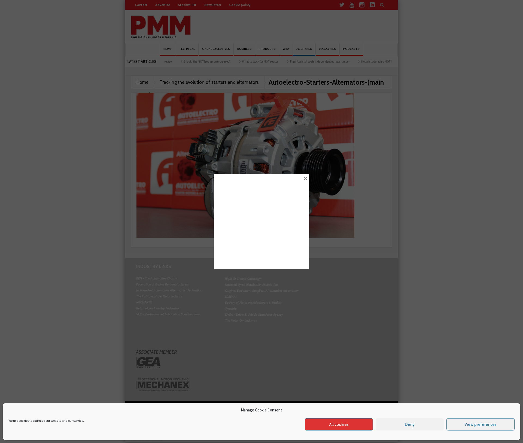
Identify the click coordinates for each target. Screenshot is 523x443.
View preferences (480, 424)
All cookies (339, 424)
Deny (410, 424)
